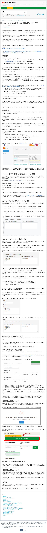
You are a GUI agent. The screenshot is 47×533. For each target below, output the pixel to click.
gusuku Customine (13, 20)
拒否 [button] (25, 530)
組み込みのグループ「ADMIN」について (11, 509)
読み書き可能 (5, 499)
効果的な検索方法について (21, 15)
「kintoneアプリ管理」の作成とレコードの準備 (12, 503)
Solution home (5, 20)
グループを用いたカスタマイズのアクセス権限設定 (13, 508)
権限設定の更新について (7, 512)
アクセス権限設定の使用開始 (8, 511)
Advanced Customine (22, 20)
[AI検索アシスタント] (24, 12)
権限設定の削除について (7, 513)
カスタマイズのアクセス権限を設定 (10, 507)
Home (4, 8)
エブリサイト (14, 4)
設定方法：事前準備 (7, 501)
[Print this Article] (37, 22)
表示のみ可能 (5, 500)
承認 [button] (21, 530)
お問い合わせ (40, 14)
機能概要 (4, 496)
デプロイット (5, 5)
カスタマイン (29, 4)
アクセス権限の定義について (8, 497)
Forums (15, 8)
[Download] (21, 275)
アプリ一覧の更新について (8, 504)
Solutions (10, 8)
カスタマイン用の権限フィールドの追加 (10, 505)
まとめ (4, 515)
